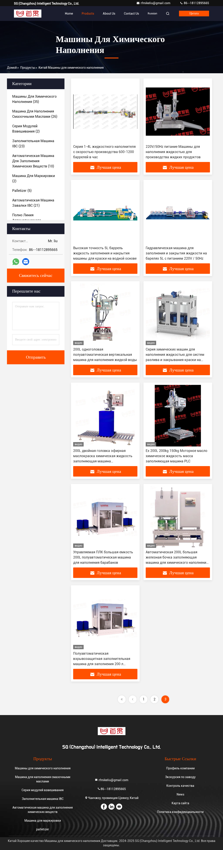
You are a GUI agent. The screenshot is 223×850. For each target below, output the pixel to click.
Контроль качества (180, 785)
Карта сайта (180, 803)
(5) (22, 191)
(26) (34, 114)
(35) (34, 99)
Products (88, 13)
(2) (26, 128)
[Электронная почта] (26, 261)
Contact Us (131, 13)
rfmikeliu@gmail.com (156, 3)
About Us (109, 13)
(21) (33, 203)
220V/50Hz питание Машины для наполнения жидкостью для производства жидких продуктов (173, 152)
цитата (194, 13)
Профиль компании (180, 768)
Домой (12, 67)
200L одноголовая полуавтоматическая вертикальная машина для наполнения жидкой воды (105, 354)
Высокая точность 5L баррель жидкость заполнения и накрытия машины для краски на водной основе (105, 253)
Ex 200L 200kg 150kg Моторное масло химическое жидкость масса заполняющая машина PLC (176, 456)
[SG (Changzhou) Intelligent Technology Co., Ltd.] (27, 13)
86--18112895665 (196, 3)
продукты (27, 67)
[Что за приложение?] (15, 261)
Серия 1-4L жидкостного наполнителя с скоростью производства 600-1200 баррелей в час (104, 152)
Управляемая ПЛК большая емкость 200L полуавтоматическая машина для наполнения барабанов (103, 557)
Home (69, 13)
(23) (33, 143)
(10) (33, 161)
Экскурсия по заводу (180, 777)
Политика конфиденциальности (180, 812)
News (180, 794)
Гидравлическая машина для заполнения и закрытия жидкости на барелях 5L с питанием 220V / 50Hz (176, 253)
